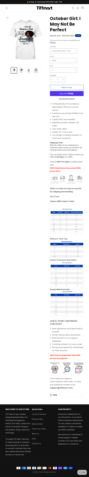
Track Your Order (39, 429)
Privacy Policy (37, 419)
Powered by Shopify (50, 472)
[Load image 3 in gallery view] (28, 70)
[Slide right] (42, 70)
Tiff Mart (40, 472)
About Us (35, 434)
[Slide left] (7, 70)
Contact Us (36, 443)
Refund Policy (37, 424)
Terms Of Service (39, 414)
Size (51, 66)
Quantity (53, 75)
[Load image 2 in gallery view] (21, 70)
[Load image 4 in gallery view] (36, 70)
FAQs (34, 439)
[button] (6, 8)
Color (52, 56)
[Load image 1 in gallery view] (14, 70)
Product (53, 47)
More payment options (67, 99)
